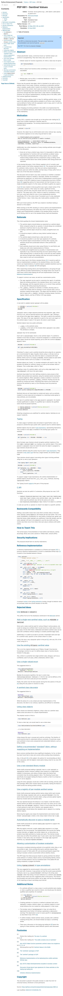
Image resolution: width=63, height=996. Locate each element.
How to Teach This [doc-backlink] (26, 528)
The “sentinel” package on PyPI (29, 954)
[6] (35, 265)
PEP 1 (22, 46)
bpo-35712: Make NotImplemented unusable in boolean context (38, 963)
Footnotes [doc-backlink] (22, 930)
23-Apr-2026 (32, 28)
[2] (44, 166)
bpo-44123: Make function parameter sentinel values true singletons (40, 943)
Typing (5, 18)
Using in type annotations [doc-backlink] (33, 865)
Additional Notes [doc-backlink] (25, 884)
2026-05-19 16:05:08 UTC (33, 990)
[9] (52, 924)
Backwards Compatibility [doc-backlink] (29, 509)
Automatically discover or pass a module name (9, 66)
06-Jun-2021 (40, 26)
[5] (26, 265)
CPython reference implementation (30, 973)
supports (31, 483)
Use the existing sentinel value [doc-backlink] (33, 645)
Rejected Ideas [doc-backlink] (24, 607)
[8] (37, 914)
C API (5, 20)
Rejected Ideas (6, 30)
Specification (5, 17)
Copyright (5, 80)
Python (26, 2)
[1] (59, 119)
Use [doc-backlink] (27, 612)
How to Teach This (7, 23)
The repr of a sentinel (40, 936)
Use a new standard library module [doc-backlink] (31, 766)
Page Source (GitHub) (7, 83)
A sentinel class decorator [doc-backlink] (27, 687)
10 (18, 971)
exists (25, 601)
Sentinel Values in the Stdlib (42, 947)
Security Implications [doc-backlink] (27, 537)
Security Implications (7, 25)
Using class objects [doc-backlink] (25, 707)
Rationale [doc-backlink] (21, 217)
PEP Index (32, 2)
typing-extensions (36, 601)
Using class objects (9, 50)
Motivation (5, 14)
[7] (60, 551)
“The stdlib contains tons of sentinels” (45, 940)
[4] (21, 187)
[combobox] (8, 5)
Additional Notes (6, 76)
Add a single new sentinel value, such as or (9, 37)
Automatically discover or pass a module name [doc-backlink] (35, 820)
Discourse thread (33, 15)
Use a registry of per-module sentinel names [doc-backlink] (35, 789)
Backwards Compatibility (8, 22)
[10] (57, 549)
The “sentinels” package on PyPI (29, 951)
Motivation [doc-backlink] (22, 115)
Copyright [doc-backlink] (22, 977)
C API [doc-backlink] (19, 487)
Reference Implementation (24, 274)
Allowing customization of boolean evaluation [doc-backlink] (35, 843)
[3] (21, 182)
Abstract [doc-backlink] (21, 52)
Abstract (4, 12)
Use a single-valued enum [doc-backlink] (27, 662)
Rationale (52, 615)
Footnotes (5, 78)
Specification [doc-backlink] (23, 299)
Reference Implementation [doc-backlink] (29, 545)
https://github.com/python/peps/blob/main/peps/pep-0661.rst (40, 987)
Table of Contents (23, 32)
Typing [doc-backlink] (19, 419)
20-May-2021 (32, 26)
